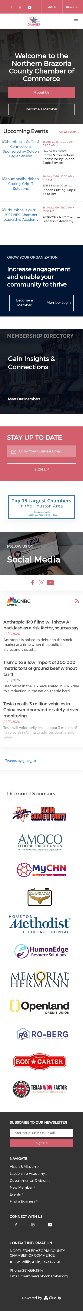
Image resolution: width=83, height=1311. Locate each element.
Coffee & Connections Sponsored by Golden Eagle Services (58, 159)
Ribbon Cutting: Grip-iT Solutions (60, 192)
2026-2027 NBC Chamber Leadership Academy (61, 219)
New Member (21, 1187)
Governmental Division (29, 1181)
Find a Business (22, 1201)
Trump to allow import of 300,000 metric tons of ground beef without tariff (40, 668)
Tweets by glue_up (20, 761)
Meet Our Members (24, 399)
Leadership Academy (27, 1174)
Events (15, 1194)
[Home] (33, 21)
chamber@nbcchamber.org (44, 1276)
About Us (41, 92)
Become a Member (41, 109)
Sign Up (41, 469)
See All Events (67, 132)
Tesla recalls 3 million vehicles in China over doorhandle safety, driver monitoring (41, 709)
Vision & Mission (23, 1167)
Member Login (59, 303)
